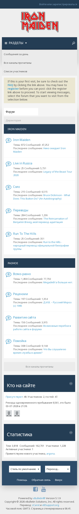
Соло (16, 187)
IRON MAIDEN (17, 129)
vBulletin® (39, 498)
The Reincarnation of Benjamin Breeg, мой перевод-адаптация (40, 220)
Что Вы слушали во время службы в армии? (39, 350)
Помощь (22, 480)
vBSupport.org (50, 505)
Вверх (58, 480)
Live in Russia (22, 163)
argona (50, 453)
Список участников (15, 71)
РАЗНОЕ (13, 263)
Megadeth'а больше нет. (58, 282)
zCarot (36, 505)
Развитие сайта (24, 317)
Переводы (20, 210)
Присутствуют (14, 396)
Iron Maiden (21, 140)
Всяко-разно (22, 274)
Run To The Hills (24, 234)
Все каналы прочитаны (17, 62)
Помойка (19, 341)
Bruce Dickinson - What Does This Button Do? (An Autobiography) (41, 196)
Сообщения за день (16, 54)
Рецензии (20, 294)
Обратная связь (41, 480)
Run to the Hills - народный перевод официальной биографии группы (41, 245)
